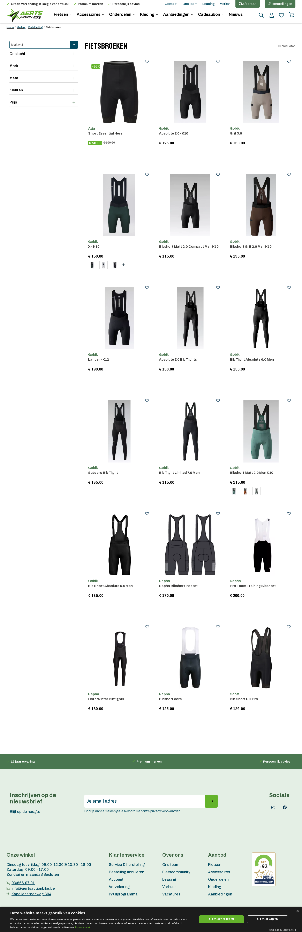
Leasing (208, 4)
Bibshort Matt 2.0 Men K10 (251, 473)
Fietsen (61, 14)
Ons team (189, 4)
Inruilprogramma (123, 894)
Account (116, 879)
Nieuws (236, 14)
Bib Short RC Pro (244, 699)
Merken (225, 4)
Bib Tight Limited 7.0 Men (179, 473)
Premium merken (90, 4)
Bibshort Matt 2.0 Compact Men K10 (189, 247)
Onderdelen (120, 14)
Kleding (147, 14)
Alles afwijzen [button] (267, 919)
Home (10, 27)
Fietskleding (35, 27)
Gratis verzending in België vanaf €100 (40, 4)
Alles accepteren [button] (221, 919)
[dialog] (151, 919)
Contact (171, 4)
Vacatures (171, 894)
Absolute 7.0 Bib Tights (178, 359)
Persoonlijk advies (126, 4)
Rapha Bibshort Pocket (178, 586)
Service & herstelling (127, 865)
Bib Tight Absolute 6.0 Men (252, 359)
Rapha (164, 581)
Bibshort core (170, 699)
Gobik (164, 128)
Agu (91, 128)
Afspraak (249, 4)
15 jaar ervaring (23, 761)
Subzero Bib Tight (103, 473)
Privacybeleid (83, 927)
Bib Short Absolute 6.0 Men (110, 586)
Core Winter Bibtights (106, 699)
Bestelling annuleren (126, 872)
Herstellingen (281, 4)
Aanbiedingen (176, 14)
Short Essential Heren (106, 133)
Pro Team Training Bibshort (253, 586)
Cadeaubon (209, 14)
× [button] (297, 911)
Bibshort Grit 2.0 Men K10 (251, 247)
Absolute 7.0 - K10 (173, 133)
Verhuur (169, 887)
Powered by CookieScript (283, 929)
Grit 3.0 (236, 133)
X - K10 (93, 247)
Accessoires (89, 14)
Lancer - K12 (98, 359)
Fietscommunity (176, 872)
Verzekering (119, 887)
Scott (235, 694)
